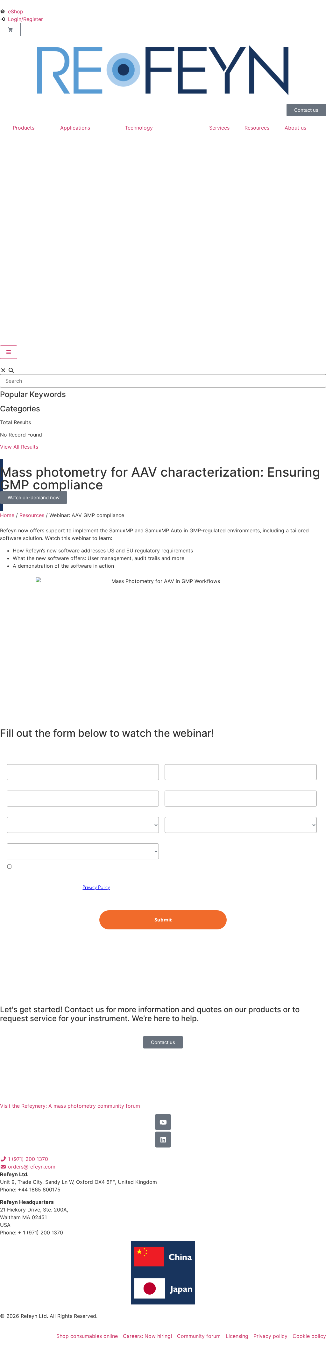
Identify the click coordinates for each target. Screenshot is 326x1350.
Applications (75, 127)
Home (7, 515)
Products (23, 127)
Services (219, 127)
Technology (139, 127)
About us (295, 127)
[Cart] (10, 29)
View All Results (19, 447)
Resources (256, 127)
